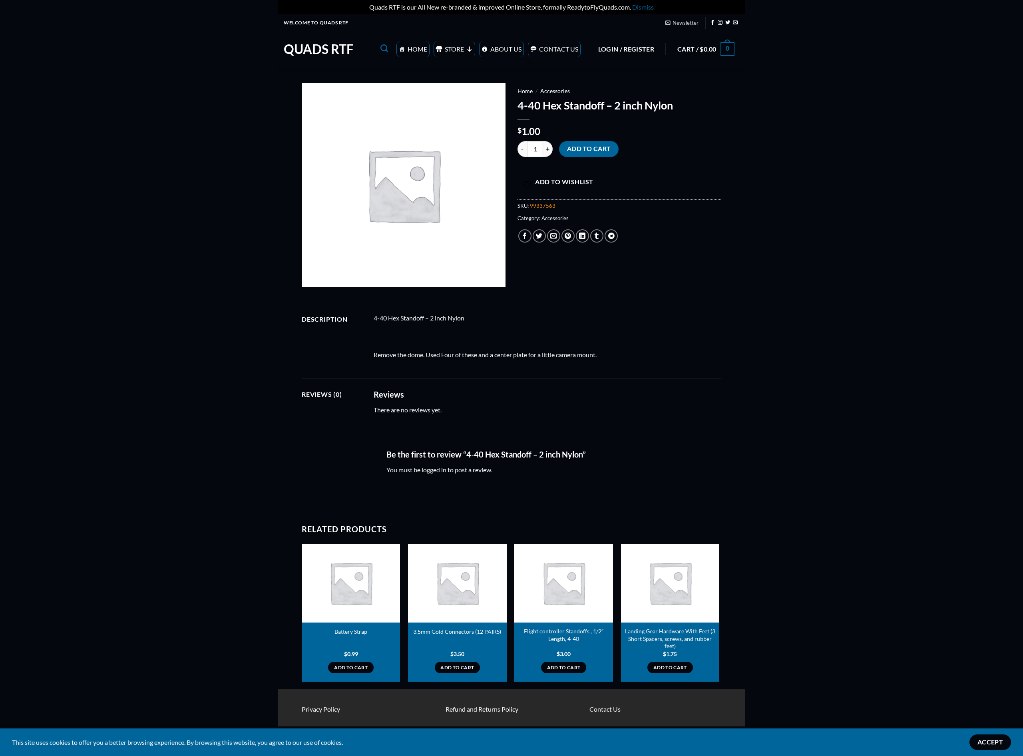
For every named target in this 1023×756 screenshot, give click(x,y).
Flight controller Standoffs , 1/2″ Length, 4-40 (563, 635)
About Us (505, 49)
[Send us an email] (735, 23)
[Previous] (302, 616)
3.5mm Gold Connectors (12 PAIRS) (457, 631)
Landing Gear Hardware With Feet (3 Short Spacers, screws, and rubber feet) (670, 638)
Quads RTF (319, 49)
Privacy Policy (321, 709)
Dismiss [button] (643, 7)
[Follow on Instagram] (720, 23)
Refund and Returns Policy (482, 709)
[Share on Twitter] (539, 236)
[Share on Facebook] (524, 236)
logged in (434, 469)
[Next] (719, 616)
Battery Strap (350, 631)
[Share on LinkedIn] (582, 236)
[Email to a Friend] (553, 236)
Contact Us (558, 49)
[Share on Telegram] (611, 236)
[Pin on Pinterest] (568, 236)
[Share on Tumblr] (596, 236)
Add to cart (589, 148)
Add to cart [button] (351, 667)
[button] (681, 22)
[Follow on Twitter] (727, 23)
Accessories (555, 91)
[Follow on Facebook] (712, 23)
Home (417, 49)
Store (454, 49)
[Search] (384, 48)
